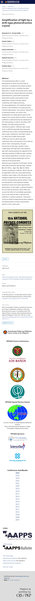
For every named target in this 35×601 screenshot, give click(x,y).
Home (4, 6)
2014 (17, 501)
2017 (17, 494)
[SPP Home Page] (17, 334)
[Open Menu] (2, 2)
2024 (17, 475)
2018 (17, 491)
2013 (17, 504)
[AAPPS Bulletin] (17, 550)
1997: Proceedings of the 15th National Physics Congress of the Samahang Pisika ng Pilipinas (15, 9)
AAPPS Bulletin (7, 544)
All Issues (10, 6)
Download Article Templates (12, 563)
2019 (17, 488)
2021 (17, 483)
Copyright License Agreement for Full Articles (15, 298)
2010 (17, 512)
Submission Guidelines (10, 558)
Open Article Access (9, 561)
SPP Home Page (8, 556)
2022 (17, 481)
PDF (6, 259)
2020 (17, 486)
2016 (17, 496)
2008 (17, 517)
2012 (17, 507)
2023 (17, 478)
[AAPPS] (17, 539)
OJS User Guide (8, 567)
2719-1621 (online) (13, 580)
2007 (17, 520)
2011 (17, 509)
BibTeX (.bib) (8, 323)
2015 (17, 499)
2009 (17, 514)
